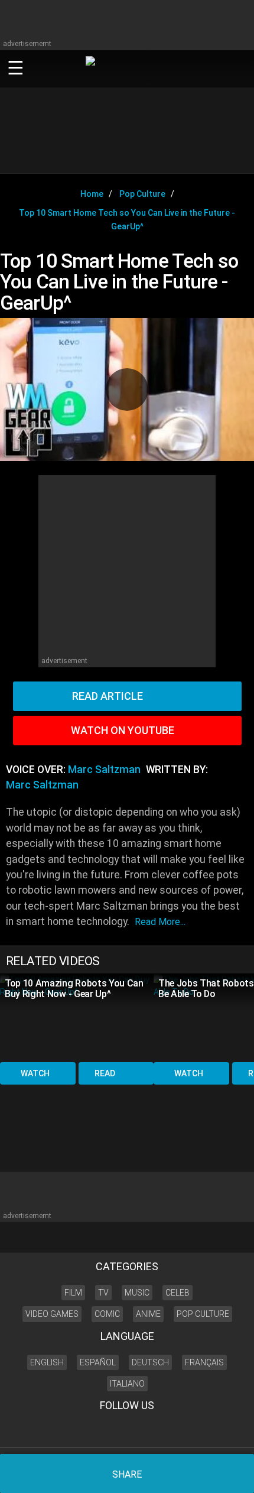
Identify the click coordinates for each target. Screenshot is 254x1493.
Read (105, 1073)
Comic (107, 1314)
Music (137, 1292)
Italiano (127, 1383)
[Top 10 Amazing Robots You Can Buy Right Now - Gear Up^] (77, 1016)
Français (204, 1362)
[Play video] (127, 389)
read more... (160, 921)
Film (73, 1292)
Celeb (177, 1292)
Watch (35, 1073)
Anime (148, 1314)
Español (98, 1362)
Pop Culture (203, 1314)
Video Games (52, 1314)
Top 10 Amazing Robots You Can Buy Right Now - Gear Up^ (74, 988)
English (47, 1362)
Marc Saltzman (104, 769)
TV (103, 1292)
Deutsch (150, 1362)
